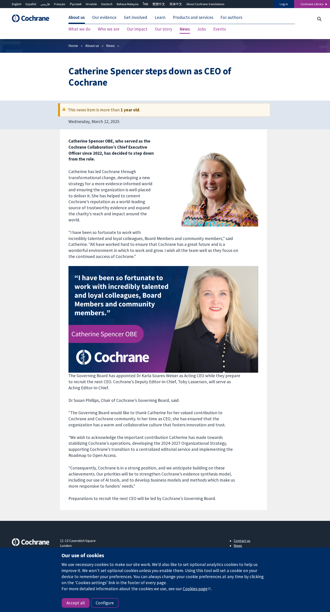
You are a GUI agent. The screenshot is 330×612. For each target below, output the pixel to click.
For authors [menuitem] (231, 17)
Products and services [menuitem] (193, 17)
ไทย (145, 4)
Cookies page (195, 588)
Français (59, 4)
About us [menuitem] (76, 17)
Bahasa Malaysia (128, 4)
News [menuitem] (185, 29)
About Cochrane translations (205, 4)
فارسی (45, 4)
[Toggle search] (319, 19)
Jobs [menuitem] (201, 29)
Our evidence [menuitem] (104, 17)
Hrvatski (91, 4)
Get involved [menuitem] (135, 17)
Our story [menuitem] (163, 29)
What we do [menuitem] (79, 29)
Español (31, 4)
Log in (284, 4)
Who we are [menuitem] (108, 29)
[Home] (33, 18)
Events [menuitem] (219, 29)
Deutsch (106, 4)
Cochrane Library (312, 4)
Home (73, 45)
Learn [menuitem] (160, 17)
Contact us (242, 540)
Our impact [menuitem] (137, 29)
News (110, 45)
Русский (75, 4)
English (16, 4)
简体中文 (175, 4)
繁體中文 (158, 4)
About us (92, 45)
